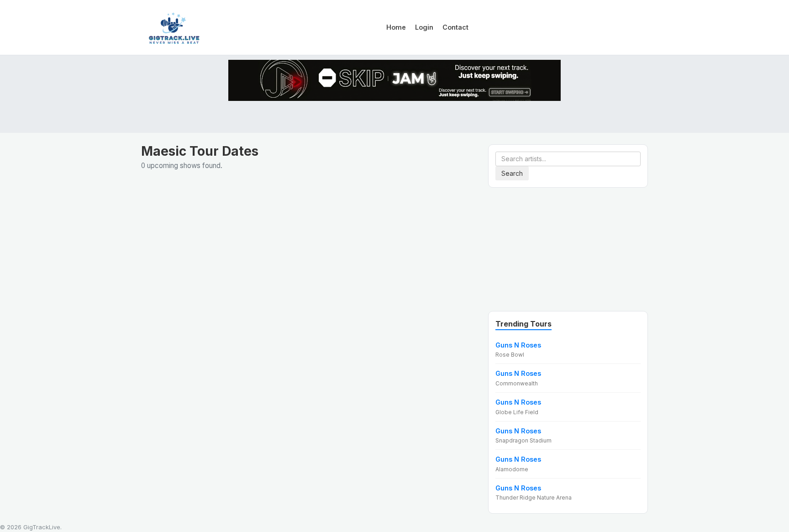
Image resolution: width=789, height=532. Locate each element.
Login (424, 27)
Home (396, 27)
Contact (455, 27)
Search (512, 173)
